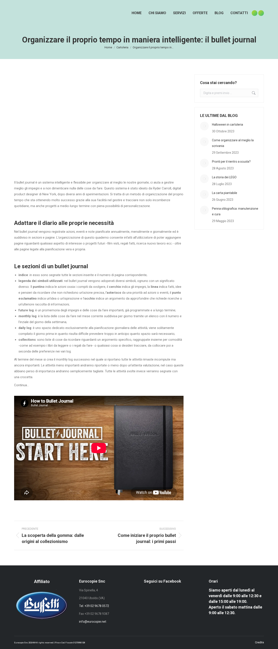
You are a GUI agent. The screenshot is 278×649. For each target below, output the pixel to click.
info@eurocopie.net (92, 621)
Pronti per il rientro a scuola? (231, 161)
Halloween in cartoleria (227, 124)
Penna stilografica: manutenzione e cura (235, 211)
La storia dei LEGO (224, 177)
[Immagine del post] (204, 126)
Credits (259, 642)
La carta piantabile (224, 193)
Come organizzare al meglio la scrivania (233, 143)
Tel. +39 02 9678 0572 (94, 606)
